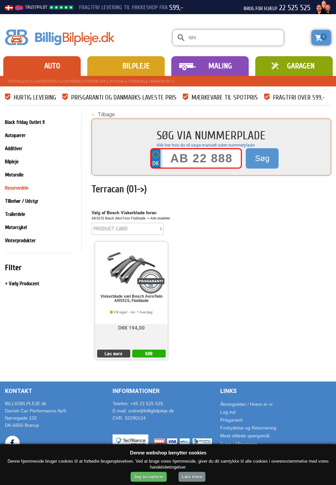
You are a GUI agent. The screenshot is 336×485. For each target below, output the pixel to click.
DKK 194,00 (131, 327)
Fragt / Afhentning (238, 443)
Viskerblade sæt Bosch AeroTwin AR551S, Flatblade (131, 298)
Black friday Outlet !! (25, 122)
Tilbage (105, 114)
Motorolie (14, 175)
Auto (52, 65)
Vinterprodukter (20, 240)
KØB (149, 354)
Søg (262, 158)
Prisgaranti (231, 420)
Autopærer (15, 135)
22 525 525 (294, 8)
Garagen (301, 65)
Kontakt (18, 390)
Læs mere (113, 354)
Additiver (13, 148)
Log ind (228, 412)
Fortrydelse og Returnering (248, 427)
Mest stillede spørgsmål (244, 435)
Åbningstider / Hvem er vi (246, 404)
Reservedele (48, 81)
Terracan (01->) (162, 81)
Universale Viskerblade (84, 81)
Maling (220, 65)
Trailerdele (15, 214)
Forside (14, 81)
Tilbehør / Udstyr (21, 201)
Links (228, 390)
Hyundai (116, 81)
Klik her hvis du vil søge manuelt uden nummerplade (206, 145)
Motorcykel (16, 227)
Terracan (136, 81)
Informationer (136, 390)
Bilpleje (136, 65)
